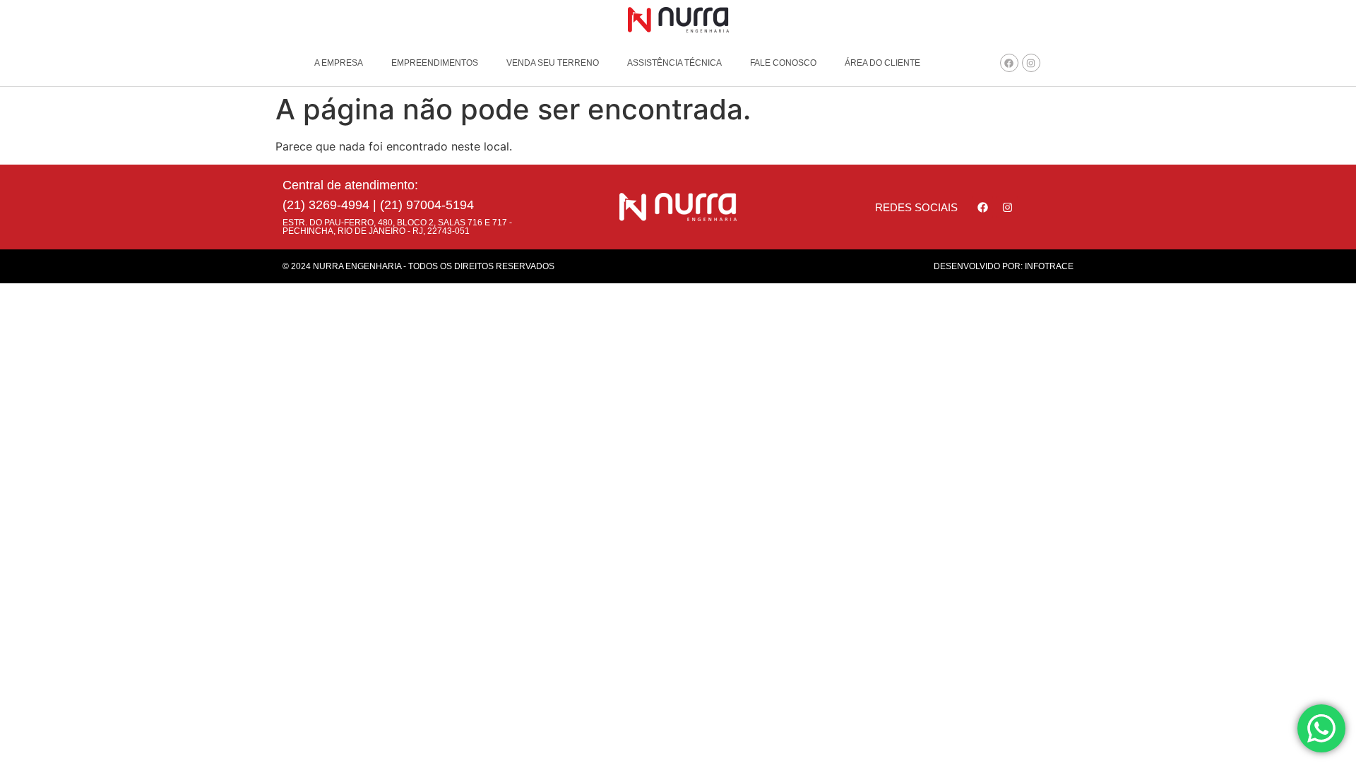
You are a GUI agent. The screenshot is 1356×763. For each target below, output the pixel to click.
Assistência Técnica (674, 63)
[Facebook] (1009, 63)
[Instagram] (1031, 63)
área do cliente (882, 63)
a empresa (338, 63)
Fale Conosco (783, 63)
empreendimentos (434, 63)
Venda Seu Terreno (552, 63)
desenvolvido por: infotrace (1004, 266)
